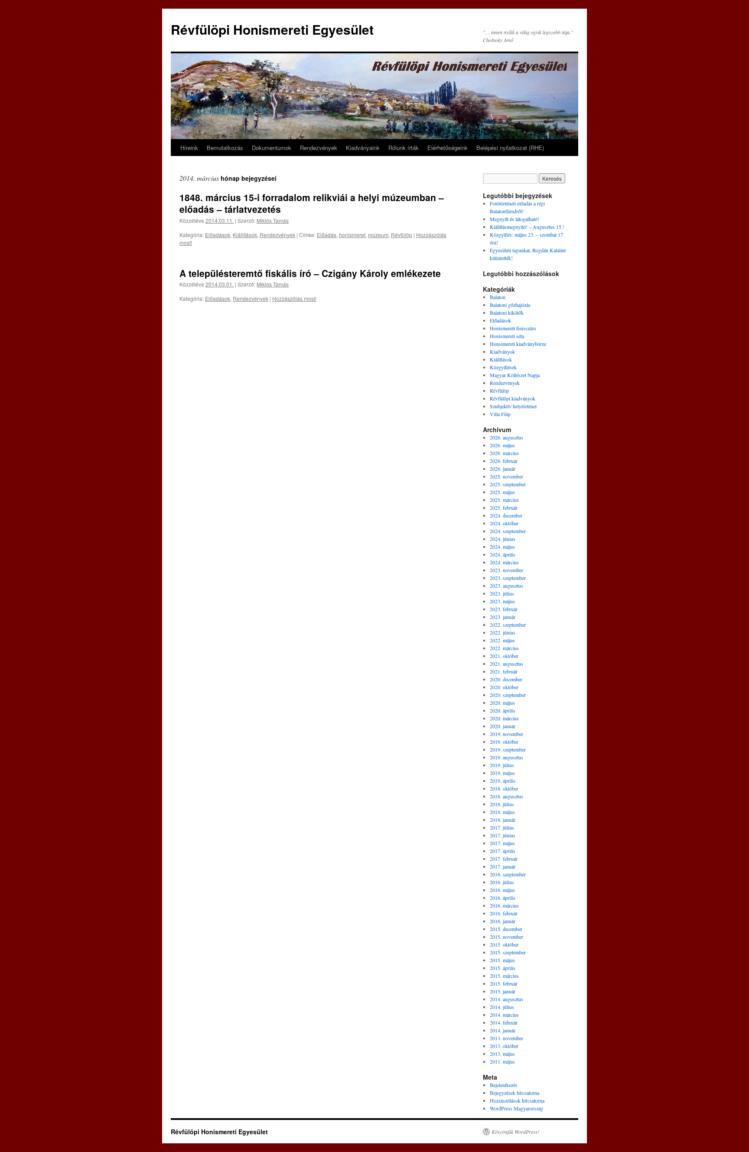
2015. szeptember (508, 952)
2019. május (502, 772)
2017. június (502, 835)
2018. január (502, 819)
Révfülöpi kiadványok (512, 398)
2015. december (506, 928)
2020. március (504, 718)
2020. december (506, 679)
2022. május (502, 640)
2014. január (502, 1030)
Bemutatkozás (225, 147)
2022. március (504, 647)
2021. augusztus (506, 663)
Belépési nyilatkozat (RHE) (510, 147)
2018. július (502, 804)
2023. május (502, 601)
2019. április (502, 780)
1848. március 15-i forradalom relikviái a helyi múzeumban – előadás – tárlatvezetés (311, 203)
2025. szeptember (508, 484)
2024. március (504, 562)
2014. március (504, 1014)
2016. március (504, 905)
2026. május (502, 445)
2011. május (502, 1061)
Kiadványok (502, 351)
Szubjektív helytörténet (513, 406)
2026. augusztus (506, 437)
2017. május (502, 843)
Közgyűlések (503, 367)
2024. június (502, 538)
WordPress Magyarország (516, 1108)
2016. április (502, 897)
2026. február (504, 460)
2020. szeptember (508, 694)
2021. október (504, 655)
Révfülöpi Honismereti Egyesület (272, 29)
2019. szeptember (508, 749)
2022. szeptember (508, 624)
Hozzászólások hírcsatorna (517, 1100)
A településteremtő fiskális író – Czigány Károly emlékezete (310, 273)
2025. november (506, 476)
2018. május (502, 811)
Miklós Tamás (273, 220)
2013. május (502, 1053)
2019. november (506, 733)
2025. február (504, 507)
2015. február (504, 983)
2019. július (502, 764)
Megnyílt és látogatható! (514, 218)
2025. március (504, 499)
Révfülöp (401, 234)
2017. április (502, 850)
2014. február (504, 1022)
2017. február (504, 858)
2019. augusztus (506, 757)
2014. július (502, 1006)
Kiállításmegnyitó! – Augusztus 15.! (527, 226)
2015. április (502, 967)
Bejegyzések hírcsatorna (514, 1092)
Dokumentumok (271, 147)
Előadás (326, 234)
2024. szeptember (508, 530)
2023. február (504, 608)
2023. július (502, 593)
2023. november (506, 569)
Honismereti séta (507, 335)
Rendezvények (318, 147)
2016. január (502, 921)
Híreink (189, 147)
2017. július (502, 827)
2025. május (502, 491)
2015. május (502, 960)
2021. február (504, 671)
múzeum (378, 234)
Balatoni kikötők (507, 312)
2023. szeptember (508, 577)
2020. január (502, 725)
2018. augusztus (506, 796)
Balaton (497, 296)
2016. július (502, 882)
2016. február (504, 913)
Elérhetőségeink (447, 147)
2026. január (502, 468)
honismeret (352, 234)
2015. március (504, 975)
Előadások (217, 234)
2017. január (502, 866)
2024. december (506, 515)
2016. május (502, 889)
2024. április (502, 554)
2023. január (502, 616)
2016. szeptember (508, 874)
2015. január (502, 991)
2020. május (502, 702)
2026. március (504, 452)
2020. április (502, 710)
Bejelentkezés (504, 1084)
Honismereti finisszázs (513, 328)
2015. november (506, 936)
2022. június (502, 632)
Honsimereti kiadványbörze (518, 343)
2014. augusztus (506, 999)
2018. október (504, 788)
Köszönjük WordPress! (515, 1131)
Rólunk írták (403, 147)
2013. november (506, 1038)
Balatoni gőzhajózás (510, 304)
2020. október (504, 686)
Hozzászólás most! (294, 298)
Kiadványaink (363, 147)
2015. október (504, 944)
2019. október (504, 741)
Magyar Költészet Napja (515, 374)
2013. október (504, 1045)
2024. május (502, 546)
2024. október (504, 523)
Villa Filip (500, 413)
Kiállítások (245, 234)
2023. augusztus (506, 585)
